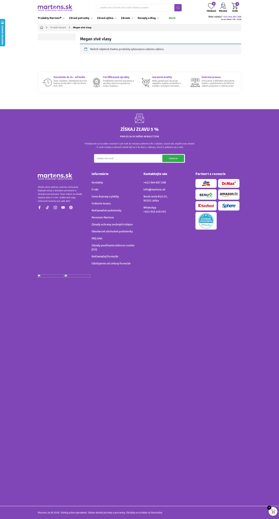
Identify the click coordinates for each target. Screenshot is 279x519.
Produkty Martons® (49, 18)
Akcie (172, 18)
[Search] (178, 7)
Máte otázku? (224, 18)
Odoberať (173, 158)
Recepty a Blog (147, 18)
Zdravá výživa (105, 18)
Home (41, 27)
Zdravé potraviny (79, 18)
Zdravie (125, 18)
